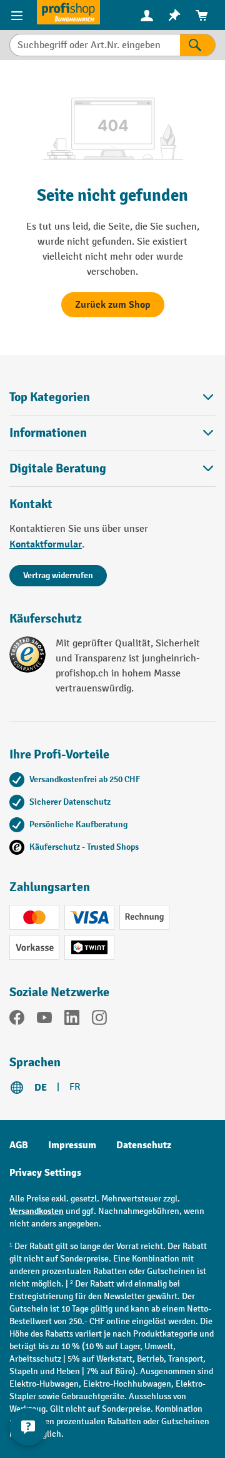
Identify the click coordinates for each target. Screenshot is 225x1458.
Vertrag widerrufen (58, 575)
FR (75, 1087)
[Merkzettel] (174, 15)
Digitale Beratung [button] (57, 468)
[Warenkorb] (202, 15)
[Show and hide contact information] (28, 1426)
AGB (18, 1145)
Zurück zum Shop (113, 304)
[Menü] (18, 15)
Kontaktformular (45, 544)
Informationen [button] (48, 433)
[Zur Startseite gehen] (68, 12)
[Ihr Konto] (147, 15)
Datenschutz (143, 1145)
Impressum (72, 1145)
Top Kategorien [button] (49, 397)
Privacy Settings (45, 1172)
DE (40, 1087)
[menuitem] (147, 15)
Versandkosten (36, 1211)
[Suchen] (198, 45)
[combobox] (94, 45)
